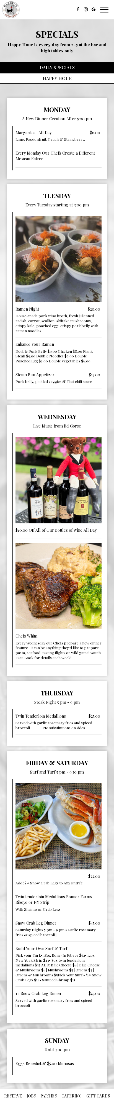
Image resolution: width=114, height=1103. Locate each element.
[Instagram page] (86, 9)
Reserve (13, 1096)
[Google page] (93, 9)
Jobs (30, 1096)
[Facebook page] (78, 9)
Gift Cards (98, 1096)
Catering (71, 1096)
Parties (48, 1096)
